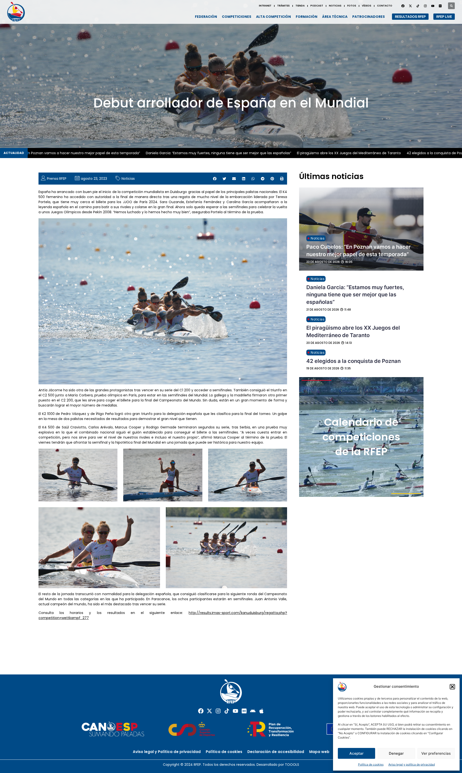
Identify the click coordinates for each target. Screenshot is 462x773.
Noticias (128, 178)
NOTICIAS (335, 5)
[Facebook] (403, 6)
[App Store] (261, 711)
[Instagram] (425, 6)
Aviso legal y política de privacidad (411, 764)
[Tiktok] (227, 711)
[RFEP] (18, 11)
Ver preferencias (436, 753)
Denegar (396, 753)
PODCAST (316, 5)
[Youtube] (433, 6)
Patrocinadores (368, 16)
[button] (452, 686)
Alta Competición (273, 16)
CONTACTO (384, 5)
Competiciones (236, 16)
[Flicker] (440, 6)
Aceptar (356, 753)
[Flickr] (244, 711)
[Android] (253, 711)
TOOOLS (292, 764)
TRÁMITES (283, 5)
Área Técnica (334, 16)
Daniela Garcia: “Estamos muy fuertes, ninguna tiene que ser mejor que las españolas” (189, 153)
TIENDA (300, 5)
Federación (206, 16)
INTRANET (265, 5)
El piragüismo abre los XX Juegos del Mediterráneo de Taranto (320, 153)
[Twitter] (410, 6)
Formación (306, 16)
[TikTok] (418, 6)
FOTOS (351, 5)
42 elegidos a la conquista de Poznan (408, 153)
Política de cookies (371, 764)
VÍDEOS (366, 5)
